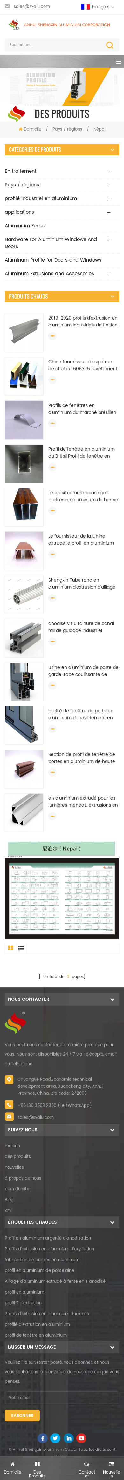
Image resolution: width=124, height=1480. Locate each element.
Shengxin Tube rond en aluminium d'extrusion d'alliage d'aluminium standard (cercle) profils (82, 584)
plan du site (17, 1189)
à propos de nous (23, 1178)
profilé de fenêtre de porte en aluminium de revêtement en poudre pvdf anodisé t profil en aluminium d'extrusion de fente (82, 715)
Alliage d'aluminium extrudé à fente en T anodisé (55, 1281)
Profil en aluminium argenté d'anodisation (48, 1238)
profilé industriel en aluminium (41, 199)
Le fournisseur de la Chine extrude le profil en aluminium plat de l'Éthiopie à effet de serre (83, 540)
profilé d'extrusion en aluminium (37, 1325)
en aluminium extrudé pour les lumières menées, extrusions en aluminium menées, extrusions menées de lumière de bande (83, 802)
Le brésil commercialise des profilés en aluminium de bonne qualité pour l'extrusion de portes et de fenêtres (83, 496)
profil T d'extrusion (23, 1303)
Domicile (32, 129)
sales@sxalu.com (32, 6)
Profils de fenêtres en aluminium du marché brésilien (82, 409)
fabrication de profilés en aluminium (42, 1260)
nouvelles (14, 1167)
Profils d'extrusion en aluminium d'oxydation (49, 1249)
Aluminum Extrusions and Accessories (49, 274)
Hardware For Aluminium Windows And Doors (51, 243)
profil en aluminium (24, 1292)
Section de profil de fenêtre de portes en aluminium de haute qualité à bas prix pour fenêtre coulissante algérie (81, 758)
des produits (18, 1157)
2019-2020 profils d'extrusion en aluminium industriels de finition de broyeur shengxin (83, 322)
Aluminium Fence (25, 226)
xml (8, 1211)
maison (12, 1146)
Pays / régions (68, 129)
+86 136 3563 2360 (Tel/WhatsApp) (54, 1105)
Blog (9, 1200)
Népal (99, 129)
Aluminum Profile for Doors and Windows (53, 260)
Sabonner (22, 1416)
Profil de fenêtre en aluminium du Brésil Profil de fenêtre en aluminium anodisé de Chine (81, 453)
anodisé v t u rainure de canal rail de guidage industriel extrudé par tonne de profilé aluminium (81, 627)
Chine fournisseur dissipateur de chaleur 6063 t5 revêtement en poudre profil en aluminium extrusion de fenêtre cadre (82, 366)
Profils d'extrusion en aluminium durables (47, 1314)
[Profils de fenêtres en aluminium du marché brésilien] (24, 420)
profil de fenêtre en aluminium (36, 1335)
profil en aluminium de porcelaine (39, 1271)
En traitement (20, 171)
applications (19, 212)
